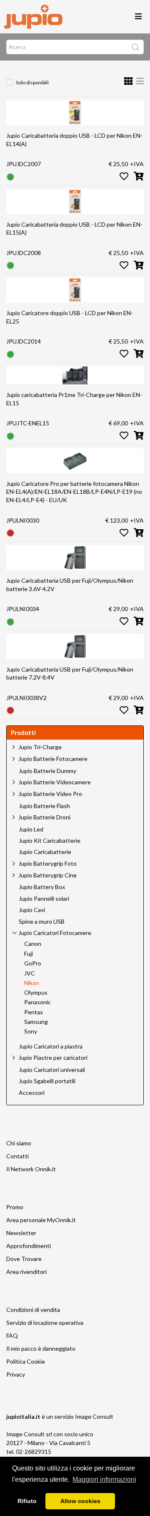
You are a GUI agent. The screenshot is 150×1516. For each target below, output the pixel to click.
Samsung (36, 1021)
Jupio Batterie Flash (44, 806)
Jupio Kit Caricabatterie (49, 840)
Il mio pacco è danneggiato (40, 1348)
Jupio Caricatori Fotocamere (54, 932)
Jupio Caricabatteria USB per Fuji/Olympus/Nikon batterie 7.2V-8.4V (69, 673)
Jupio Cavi (32, 910)
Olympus (36, 992)
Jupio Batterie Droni (44, 817)
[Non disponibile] (10, 532)
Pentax (33, 1012)
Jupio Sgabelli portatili (47, 1081)
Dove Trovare (24, 1258)
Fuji (28, 953)
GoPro (32, 963)
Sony (30, 1031)
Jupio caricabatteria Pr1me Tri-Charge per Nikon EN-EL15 (74, 399)
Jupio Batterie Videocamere (54, 782)
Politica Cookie (25, 1361)
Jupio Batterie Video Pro (50, 793)
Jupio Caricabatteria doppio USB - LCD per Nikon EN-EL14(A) (74, 139)
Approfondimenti (28, 1245)
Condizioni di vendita (33, 1309)
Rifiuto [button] (27, 1501)
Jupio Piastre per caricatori (53, 1057)
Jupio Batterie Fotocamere (53, 758)
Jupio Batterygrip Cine (47, 875)
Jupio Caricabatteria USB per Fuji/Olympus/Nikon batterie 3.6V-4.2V (69, 584)
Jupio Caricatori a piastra (50, 1046)
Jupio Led (31, 829)
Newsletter (21, 1232)
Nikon (31, 983)
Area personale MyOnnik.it (41, 1219)
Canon (32, 943)
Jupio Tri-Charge (40, 746)
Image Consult (94, 1416)
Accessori (32, 1092)
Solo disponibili (32, 82)
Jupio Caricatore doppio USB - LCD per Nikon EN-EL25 (69, 317)
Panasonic (37, 1002)
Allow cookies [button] (80, 1501)
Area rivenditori (26, 1271)
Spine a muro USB (42, 921)
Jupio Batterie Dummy (47, 771)
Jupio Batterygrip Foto (47, 863)
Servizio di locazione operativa (44, 1322)
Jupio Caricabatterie (45, 852)
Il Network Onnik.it (31, 1168)
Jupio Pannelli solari (44, 898)
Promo (14, 1206)
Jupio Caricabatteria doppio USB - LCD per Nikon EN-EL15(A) (74, 228)
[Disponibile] (10, 175)
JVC (29, 973)
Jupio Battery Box (42, 887)
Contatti (17, 1156)
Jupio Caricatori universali (52, 1069)
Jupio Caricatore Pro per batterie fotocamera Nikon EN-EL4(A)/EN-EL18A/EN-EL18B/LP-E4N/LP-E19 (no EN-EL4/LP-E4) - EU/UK (74, 491)
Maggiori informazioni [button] (104, 1479)
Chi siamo (18, 1143)
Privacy (15, 1374)
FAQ (12, 1335)
